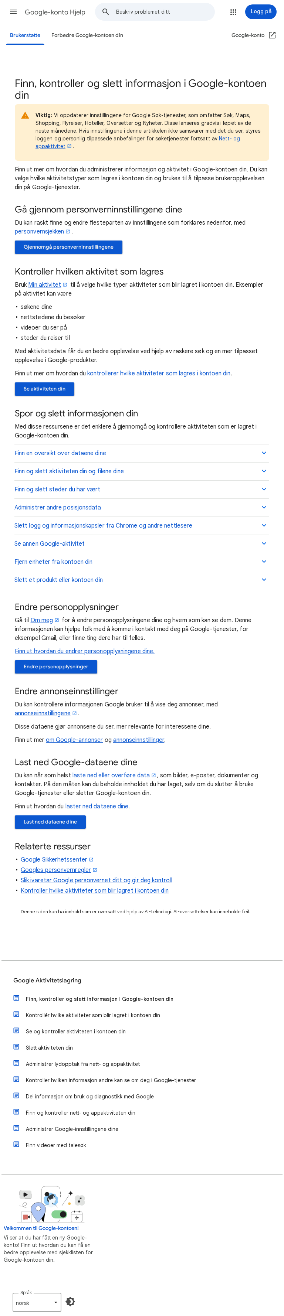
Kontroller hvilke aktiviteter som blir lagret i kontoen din (95, 890)
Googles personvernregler (56, 870)
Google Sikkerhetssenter (54, 859)
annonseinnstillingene (43, 713)
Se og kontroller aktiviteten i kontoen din (76, 1031)
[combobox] (165, 11)
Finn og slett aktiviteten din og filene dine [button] (69, 471)
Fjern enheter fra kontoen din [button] (53, 562)
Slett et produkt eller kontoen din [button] (58, 580)
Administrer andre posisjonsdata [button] (57, 507)
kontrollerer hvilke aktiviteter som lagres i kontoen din (158, 373)
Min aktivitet (44, 285)
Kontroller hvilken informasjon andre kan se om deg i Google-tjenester (111, 1080)
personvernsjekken (39, 231)
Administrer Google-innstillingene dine (72, 1129)
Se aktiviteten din (44, 389)
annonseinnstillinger (139, 740)
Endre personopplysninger (56, 667)
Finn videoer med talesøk (56, 1145)
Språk (26, 1292)
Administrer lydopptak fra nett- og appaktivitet (83, 1064)
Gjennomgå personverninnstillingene (69, 247)
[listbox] (37, 1302)
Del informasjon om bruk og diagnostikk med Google (90, 1096)
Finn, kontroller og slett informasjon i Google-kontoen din (99, 999)
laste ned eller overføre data (111, 775)
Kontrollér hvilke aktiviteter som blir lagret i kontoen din (93, 1015)
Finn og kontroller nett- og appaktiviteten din (80, 1112)
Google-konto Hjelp (55, 12)
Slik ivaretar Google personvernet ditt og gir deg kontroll (96, 880)
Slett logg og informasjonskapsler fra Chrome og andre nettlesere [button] (103, 525)
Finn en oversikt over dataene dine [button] (60, 453)
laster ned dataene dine (97, 806)
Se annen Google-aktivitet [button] (49, 544)
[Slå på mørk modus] (70, 1301)
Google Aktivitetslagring (47, 980)
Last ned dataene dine (50, 822)
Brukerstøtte (25, 35)
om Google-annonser (74, 740)
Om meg (42, 620)
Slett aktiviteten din (49, 1047)
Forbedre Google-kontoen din (87, 35)
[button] (13, 12)
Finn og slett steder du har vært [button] (57, 489)
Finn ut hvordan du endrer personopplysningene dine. (85, 651)
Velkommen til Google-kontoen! (41, 1228)
